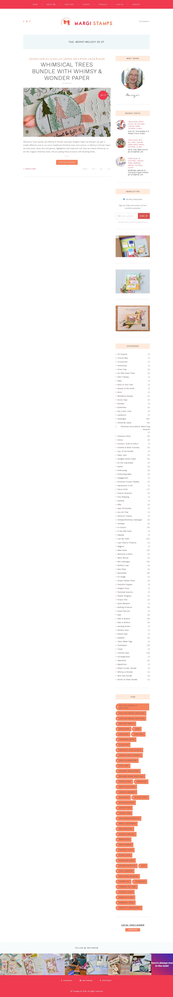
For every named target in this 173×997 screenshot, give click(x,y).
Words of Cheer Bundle (127, 679)
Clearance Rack (123, 436)
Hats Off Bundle (124, 508)
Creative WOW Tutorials (130, 755)
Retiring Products (124, 607)
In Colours (139, 124)
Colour (120, 440)
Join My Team (51, 58)
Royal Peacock (123, 611)
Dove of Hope (125, 781)
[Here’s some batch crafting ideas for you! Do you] (97, 964)
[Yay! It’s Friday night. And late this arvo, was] (119, 964)
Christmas (138, 734)
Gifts (119, 505)
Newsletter (122, 573)
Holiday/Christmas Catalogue (129, 520)
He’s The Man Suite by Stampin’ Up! (138, 151)
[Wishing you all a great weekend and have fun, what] (162, 964)
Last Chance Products (126, 543)
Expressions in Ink (124, 485)
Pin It (103, 94)
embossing (141, 781)
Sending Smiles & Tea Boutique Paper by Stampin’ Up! (138, 172)
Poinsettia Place (126, 860)
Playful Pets (124, 855)
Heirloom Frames (124, 516)
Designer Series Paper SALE (131, 776)
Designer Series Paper (126, 459)
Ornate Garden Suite (126, 581)
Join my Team (124, 813)
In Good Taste (141, 797)
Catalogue (132, 122)
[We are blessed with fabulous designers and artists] (32, 964)
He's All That (122, 512)
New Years (121, 569)
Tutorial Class (135, 128)
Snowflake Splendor (128, 876)
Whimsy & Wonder (96, 58)
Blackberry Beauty (125, 396)
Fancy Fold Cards (127, 787)
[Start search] (140, 21)
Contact (136, 4)
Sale (119, 615)
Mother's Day (123, 565)
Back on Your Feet (125, 385)
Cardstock (121, 415)
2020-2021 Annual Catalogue (131, 713)
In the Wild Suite (124, 531)
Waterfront (122, 664)
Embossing (122, 470)
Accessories (122, 362)
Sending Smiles (123, 626)
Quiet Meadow (123, 603)
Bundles (120, 404)
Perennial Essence (125, 592)
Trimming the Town (127, 887)
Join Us (119, 4)
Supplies (121, 638)
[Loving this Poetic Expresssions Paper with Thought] (54, 964)
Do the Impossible (125, 463)
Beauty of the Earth (125, 388)
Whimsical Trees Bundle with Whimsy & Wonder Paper (67, 71)
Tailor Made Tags (124, 641)
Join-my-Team (125, 808)
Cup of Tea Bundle (125, 451)
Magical (120, 546)
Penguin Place (123, 588)
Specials (103, 4)
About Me (51, 4)
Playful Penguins (124, 596)
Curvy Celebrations (128, 760)
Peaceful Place (126, 850)
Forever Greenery (124, 493)
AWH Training (123, 377)
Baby (119, 381)
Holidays (121, 524)
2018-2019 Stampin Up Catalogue (128, 707)
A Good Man (122, 358)
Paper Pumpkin (125, 845)
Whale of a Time (126, 897)
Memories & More (124, 554)
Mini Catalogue (65, 58)
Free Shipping (123, 497)
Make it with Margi (127, 823)
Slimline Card (123, 630)
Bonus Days (122, 400)
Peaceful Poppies (124, 584)
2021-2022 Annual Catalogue (131, 718)
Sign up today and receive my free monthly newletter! (133, 207)
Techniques (122, 645)
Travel (120, 649)
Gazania (120, 501)
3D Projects (122, 354)
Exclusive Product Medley (128, 482)
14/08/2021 (66, 83)
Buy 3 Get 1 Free (124, 411)
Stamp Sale (122, 634)
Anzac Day (121, 369)
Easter (120, 467)
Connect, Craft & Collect (127, 444)
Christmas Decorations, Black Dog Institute (135, 427)
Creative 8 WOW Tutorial (130, 750)
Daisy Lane (122, 455)
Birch (119, 392)
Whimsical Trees (126, 902)
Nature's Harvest (127, 834)
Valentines (121, 660)
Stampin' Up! (124, 881)
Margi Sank (31, 169)
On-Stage (121, 577)
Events (86, 4)
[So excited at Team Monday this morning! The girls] (140, 964)
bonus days (124, 729)
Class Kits (123, 745)
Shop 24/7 (69, 4)
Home (35, 4)
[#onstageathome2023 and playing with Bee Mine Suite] (75, 964)
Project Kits (122, 600)
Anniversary (122, 366)
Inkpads (120, 535)
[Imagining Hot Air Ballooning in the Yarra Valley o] (11, 964)
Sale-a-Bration (80, 58)
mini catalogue (125, 829)
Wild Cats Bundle (124, 676)
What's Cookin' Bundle (126, 668)
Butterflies (121, 407)
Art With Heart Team (126, 373)
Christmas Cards (36, 58)
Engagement (122, 478)
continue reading (67, 162)
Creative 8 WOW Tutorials (128, 447)
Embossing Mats (124, 474)
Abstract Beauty (126, 723)
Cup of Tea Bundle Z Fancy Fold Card (138, 132)
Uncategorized (123, 657)
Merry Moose (122, 558)
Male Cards (138, 144)
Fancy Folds (122, 489)
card (137, 729)
